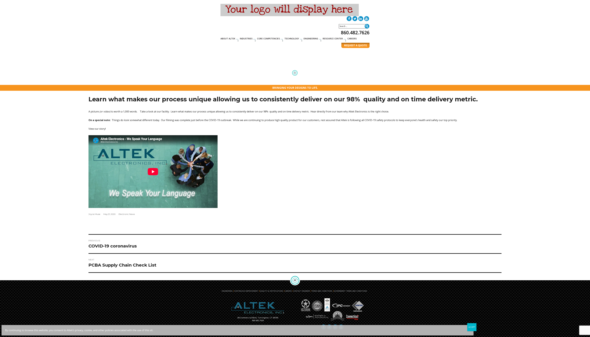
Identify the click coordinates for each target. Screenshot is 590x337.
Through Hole (264, 78)
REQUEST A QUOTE (355, 45)
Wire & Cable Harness (292, 78)
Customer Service (350, 81)
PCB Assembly (229, 78)
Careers (352, 38)
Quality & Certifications (271, 291)
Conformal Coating (316, 78)
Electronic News (127, 214)
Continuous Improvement (246, 291)
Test (331, 78)
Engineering (311, 38)
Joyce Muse (94, 214)
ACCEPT (471, 327)
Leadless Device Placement (308, 81)
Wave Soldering (284, 81)
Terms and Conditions (321, 291)
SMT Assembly (246, 78)
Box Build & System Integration (257, 81)
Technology (291, 38)
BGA (277, 78)
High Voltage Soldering (348, 78)
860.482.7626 (355, 32)
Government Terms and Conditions (350, 291)
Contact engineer (301, 291)
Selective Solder (230, 81)
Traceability (332, 81)
